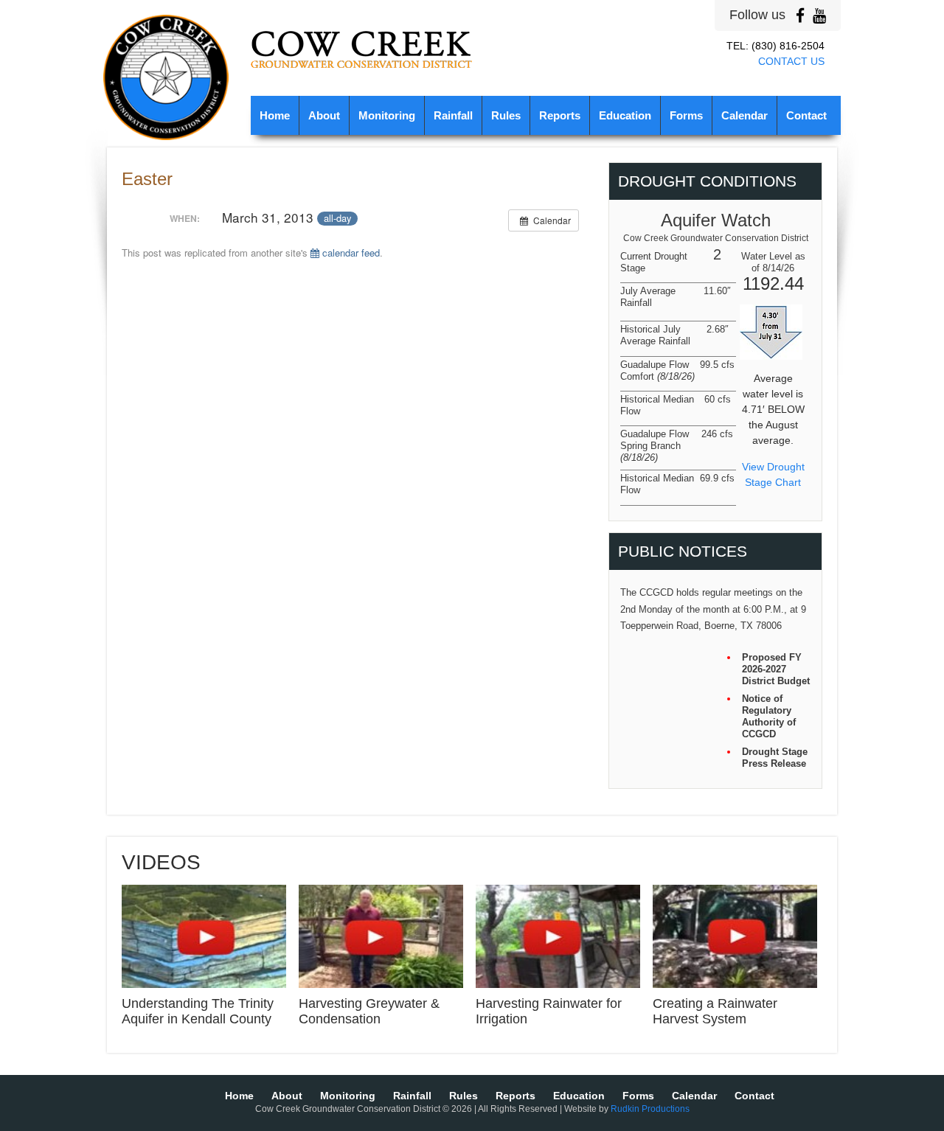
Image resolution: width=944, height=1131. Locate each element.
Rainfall (453, 116)
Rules (506, 116)
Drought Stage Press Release (775, 757)
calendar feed (349, 253)
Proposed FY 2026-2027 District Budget (776, 669)
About (324, 116)
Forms (686, 116)
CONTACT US (791, 61)
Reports (559, 116)
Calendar (744, 116)
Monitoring (386, 116)
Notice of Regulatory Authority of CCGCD (769, 716)
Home (275, 116)
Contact (806, 116)
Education (625, 116)
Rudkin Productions (650, 1109)
